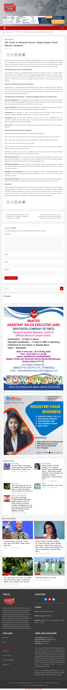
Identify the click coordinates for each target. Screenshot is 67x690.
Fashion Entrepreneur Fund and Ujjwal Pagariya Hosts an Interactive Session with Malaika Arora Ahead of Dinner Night (49, 216)
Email (6, 262)
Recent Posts (9, 461)
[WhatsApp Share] (12, 54)
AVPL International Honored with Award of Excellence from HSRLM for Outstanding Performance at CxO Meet (18, 216)
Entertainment (46, 464)
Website (6, 270)
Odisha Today (23, 472)
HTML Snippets (28, 689)
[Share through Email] (19, 54)
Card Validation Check (9, 647)
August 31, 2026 (15, 472)
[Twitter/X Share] (15, 54)
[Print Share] (23, 54)
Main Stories (15, 464)
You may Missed (9, 518)
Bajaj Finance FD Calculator (34, 92)
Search (61, 288)
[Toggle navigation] (4, 28)
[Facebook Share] (8, 54)
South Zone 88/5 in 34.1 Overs (52, 485)
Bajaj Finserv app (40, 195)
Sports (44, 483)
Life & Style (14, 483)
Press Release (9, 40)
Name (6, 255)
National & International (18, 496)
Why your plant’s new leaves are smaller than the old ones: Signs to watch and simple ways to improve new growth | (21, 488)
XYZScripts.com (39, 689)
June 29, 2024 (7, 49)
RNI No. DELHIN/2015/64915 (40, 685)
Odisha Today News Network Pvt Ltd (27, 683)
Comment (7, 234)
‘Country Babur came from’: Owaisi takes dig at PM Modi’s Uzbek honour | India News (22, 468)
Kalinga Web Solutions (51, 683)
